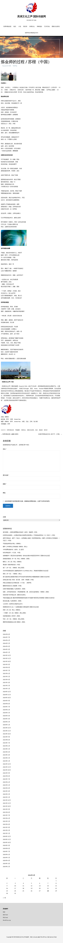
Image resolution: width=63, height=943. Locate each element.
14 (48, 886)
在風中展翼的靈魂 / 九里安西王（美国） (14, 589)
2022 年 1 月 (6, 797)
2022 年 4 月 (6, 788)
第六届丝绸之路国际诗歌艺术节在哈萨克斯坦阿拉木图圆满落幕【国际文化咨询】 (26, 576)
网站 (4, 493)
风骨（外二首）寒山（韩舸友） (12, 610)
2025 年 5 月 (6, 676)
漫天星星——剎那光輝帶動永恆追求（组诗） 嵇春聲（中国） (20, 532)
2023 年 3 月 (6, 755)
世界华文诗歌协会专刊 (31, 32)
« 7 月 (4, 897)
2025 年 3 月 (6, 682)
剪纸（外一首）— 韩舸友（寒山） (13, 573)
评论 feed (5, 917)
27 (39, 891)
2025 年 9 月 (6, 664)
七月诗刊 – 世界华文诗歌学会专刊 (12, 604)
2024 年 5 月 (6, 712)
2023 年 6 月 (6, 746)
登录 (4, 912)
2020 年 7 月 (6, 851)
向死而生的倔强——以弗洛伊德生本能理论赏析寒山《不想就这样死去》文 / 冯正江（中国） (29, 535)
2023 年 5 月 (6, 749)
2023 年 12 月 (7, 727)
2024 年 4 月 (6, 715)
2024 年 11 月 (7, 694)
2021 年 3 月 (6, 827)
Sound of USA (6, 66)
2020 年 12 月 (7, 836)
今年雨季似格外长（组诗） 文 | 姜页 (13, 549)
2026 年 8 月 (6, 634)
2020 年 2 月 (6, 866)
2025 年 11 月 (7, 658)
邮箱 (4, 484)
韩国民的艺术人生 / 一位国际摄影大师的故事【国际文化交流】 (21, 607)
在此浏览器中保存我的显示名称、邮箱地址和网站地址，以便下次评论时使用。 (28, 501)
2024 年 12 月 (7, 691)
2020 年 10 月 (7, 842)
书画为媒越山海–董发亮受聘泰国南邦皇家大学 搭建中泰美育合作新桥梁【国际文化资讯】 (29, 598)
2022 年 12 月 (7, 764)
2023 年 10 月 (7, 734)
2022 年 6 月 (6, 782)
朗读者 (41, 430)
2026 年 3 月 (6, 649)
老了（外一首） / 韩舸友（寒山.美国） (14, 567)
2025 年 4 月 (6, 679)
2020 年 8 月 (6, 848)
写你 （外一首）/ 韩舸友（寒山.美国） (14, 619)
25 (23, 891)
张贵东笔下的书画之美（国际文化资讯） (14, 594)
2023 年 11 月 (7, 730)
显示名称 (6, 475)
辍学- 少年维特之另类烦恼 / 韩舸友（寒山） (15, 546)
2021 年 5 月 (6, 821)
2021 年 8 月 (6, 812)
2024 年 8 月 (6, 703)
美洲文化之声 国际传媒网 (31, 16)
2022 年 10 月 (7, 770)
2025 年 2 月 (6, 685)
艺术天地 (47, 26)
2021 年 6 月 (6, 818)
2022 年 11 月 (7, 767)
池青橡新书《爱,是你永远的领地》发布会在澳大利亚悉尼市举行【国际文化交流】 (26, 555)
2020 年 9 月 (6, 845)
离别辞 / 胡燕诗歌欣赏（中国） (12, 564)
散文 (15, 26)
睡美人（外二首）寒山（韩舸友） (13, 561)
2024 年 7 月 (6, 706)
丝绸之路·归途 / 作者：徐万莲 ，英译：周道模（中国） (19, 579)
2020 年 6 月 (6, 854)
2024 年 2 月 (6, 721)
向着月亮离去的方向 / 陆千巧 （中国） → (50, 434)
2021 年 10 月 (7, 806)
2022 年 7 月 (6, 779)
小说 (19, 26)
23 (7, 891)
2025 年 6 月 (6, 673)
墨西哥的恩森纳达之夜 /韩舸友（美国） (14, 622)
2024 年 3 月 (6, 718)
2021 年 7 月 (6, 815)
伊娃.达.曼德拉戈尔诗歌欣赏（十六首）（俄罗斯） (17, 582)
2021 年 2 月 (6, 830)
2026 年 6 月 (6, 640)
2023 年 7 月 (6, 743)
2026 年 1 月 (6, 652)
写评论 (15, 66)
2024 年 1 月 (6, 724)
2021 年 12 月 (7, 800)
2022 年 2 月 (6, 794)
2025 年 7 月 (6, 670)
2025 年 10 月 (7, 661)
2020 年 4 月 (6, 860)
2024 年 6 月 (6, 709)
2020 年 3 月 (6, 863)
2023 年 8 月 (6, 740)
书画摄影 (17, 430)
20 (39, 888)
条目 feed (5, 914)
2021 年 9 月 (6, 809)
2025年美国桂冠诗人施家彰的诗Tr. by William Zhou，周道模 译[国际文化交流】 (26, 570)
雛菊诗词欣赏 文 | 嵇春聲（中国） (12, 585)
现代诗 (25, 26)
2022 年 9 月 (6, 773)
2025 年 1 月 (6, 688)
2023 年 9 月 (6, 737)
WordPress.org (7, 920)
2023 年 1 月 (6, 761)
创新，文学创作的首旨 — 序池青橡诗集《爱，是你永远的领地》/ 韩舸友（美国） (26, 592)
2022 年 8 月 (6, 776)
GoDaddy (35, 937)
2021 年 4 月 (6, 824)
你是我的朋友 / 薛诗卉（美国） (12, 616)
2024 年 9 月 (6, 700)
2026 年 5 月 (6, 643)
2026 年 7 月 (6, 637)
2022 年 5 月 (6, 785)
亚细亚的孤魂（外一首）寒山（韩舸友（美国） (16, 558)
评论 (4, 449)
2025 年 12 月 (7, 655)
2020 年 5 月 (6, 857)
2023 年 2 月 (6, 758)
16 (7, 888)
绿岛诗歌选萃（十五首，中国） (12, 552)
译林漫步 (39, 26)
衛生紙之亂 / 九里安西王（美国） (12, 601)
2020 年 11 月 (7, 839)
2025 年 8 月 (6, 667)
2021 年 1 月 (6, 833)
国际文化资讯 (56, 26)
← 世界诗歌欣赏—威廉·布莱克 (9, 434)
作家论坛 (32, 26)
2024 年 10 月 (7, 697)
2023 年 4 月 (6, 752)
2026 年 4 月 (6, 646)
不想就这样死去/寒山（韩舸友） (12, 543)
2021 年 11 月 (7, 803)
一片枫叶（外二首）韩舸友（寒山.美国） (15, 613)
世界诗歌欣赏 (7, 26)
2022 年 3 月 (6, 791)
